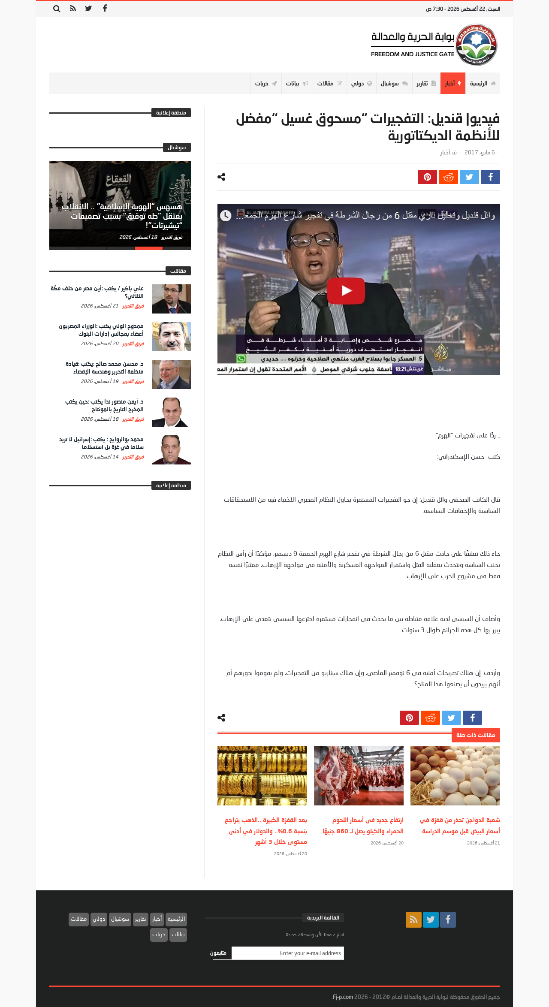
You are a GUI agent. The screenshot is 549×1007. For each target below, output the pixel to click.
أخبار (445, 152)
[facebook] (490, 177)
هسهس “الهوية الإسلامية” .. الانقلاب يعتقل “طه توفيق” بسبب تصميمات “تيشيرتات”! (122, 216)
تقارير (140, 918)
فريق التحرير (171, 237)
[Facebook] (104, 9)
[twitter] (469, 177)
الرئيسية (176, 918)
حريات (159, 934)
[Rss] (73, 9)
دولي (99, 918)
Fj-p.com (343, 996)
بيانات (178, 934)
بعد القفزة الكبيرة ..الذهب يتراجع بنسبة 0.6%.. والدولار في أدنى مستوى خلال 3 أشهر (266, 830)
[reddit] (448, 177)
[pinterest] (427, 177)
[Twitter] (89, 9)
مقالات (79, 918)
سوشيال (120, 918)
